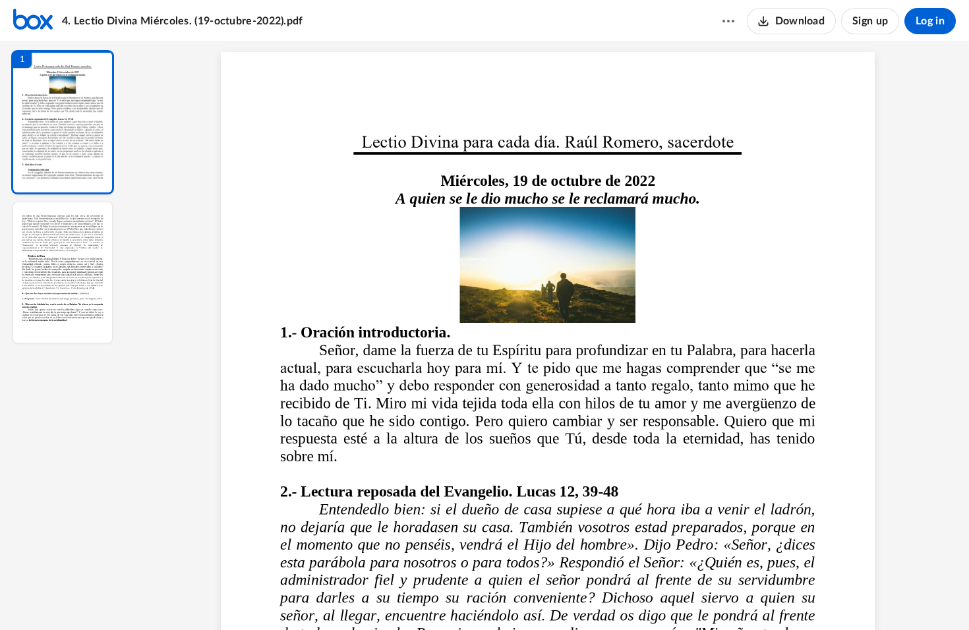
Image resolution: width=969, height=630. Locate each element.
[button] (62, 122)
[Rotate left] (620, 597)
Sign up (870, 21)
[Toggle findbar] (450, 597)
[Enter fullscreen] (669, 597)
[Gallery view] (645, 597)
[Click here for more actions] (728, 21)
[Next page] (521, 598)
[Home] (33, 21)
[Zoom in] (594, 598)
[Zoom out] (549, 598)
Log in (930, 21)
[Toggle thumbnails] (426, 597)
